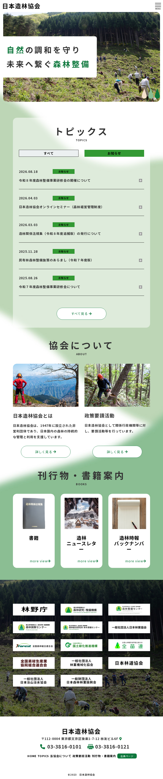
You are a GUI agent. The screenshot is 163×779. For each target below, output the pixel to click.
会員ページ (127, 756)
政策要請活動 (82, 756)
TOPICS (43, 756)
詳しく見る (43, 451)
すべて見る (79, 313)
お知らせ (114, 153)
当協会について (60, 756)
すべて (49, 153)
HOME (31, 756)
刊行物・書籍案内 (104, 756)
